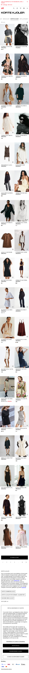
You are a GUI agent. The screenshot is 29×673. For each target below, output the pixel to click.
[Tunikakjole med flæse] (21, 298)
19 (22, 562)
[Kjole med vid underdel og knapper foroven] (7, 387)
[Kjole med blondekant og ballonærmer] (7, 181)
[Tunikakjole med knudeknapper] (21, 94)
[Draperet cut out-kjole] (21, 357)
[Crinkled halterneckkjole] (21, 268)
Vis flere (4, 601)
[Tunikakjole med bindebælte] (7, 64)
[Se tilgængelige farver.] (2, 49)
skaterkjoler (16, 580)
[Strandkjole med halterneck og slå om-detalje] (7, 94)
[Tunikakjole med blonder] (21, 64)
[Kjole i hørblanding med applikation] (21, 535)
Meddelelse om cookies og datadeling (15, 641)
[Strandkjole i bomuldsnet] (21, 210)
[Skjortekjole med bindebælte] (7, 298)
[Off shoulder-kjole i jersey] (7, 475)
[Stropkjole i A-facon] (21, 327)
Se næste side (14, 557)
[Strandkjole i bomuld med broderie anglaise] (21, 240)
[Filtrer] (27, 22)
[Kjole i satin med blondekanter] (7, 210)
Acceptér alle (15, 645)
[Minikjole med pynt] (7, 446)
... (18, 562)
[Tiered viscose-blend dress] (21, 181)
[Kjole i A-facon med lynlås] (7, 240)
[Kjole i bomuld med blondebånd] (21, 475)
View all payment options (6, 669)
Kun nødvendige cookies (15, 651)
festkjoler (23, 587)
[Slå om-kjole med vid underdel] (7, 268)
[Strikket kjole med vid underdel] (7, 34)
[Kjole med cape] (21, 153)
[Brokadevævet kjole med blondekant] (7, 535)
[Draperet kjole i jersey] (7, 416)
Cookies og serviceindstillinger (15, 656)
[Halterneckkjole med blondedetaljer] (21, 505)
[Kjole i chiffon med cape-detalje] (7, 505)
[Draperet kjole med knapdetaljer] (21, 34)
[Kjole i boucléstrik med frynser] (21, 416)
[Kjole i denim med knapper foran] (21, 123)
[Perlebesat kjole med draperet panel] (7, 153)
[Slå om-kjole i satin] (7, 357)
